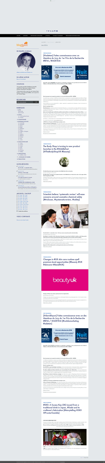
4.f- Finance (20, 130)
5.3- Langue (20, 146)
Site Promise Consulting (36, 35)
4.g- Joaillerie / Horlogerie (23, 131)
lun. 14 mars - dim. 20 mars (23, 204)
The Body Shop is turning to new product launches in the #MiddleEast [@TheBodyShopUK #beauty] (61, 149)
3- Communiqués (21, 119)
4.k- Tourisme (20, 137)
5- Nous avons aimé (22, 141)
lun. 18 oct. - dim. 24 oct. (23, 206)
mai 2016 (43, 42)
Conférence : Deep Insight (23, 172)
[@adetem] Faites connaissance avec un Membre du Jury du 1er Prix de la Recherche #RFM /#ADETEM (63, 58)
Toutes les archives (23, 211)
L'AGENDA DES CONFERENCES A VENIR (26, 182)
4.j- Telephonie (21, 135)
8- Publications (21, 159)
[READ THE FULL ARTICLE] (47, 181)
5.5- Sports (20, 148)
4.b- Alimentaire (21, 124)
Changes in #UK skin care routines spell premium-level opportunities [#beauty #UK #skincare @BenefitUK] (62, 262)
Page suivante (86, 457)
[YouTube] (52, 30)
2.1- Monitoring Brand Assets (23, 116)
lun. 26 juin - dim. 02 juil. (22, 198)
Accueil (18, 35)
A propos (47, 35)
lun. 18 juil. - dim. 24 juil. (22, 202)
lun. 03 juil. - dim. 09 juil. (22, 196)
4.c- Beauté (20, 125)
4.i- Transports (20, 134)
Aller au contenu (4, 2)
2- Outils (19, 114)
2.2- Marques (20, 117)
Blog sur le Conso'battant (21, 79)
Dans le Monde (21, 112)
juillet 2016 (58, 42)
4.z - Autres (20, 139)
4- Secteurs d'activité (22, 121)
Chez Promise (20, 111)
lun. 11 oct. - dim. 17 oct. (23, 207)
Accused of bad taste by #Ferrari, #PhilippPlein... (27, 187)
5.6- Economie (21, 150)
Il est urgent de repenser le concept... (25, 177)
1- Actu (19, 110)
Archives (25, 35)
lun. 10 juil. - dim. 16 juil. (22, 195)
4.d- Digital (20, 127)
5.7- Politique (20, 151)
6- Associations (21, 153)
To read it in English (58, 35)
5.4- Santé (20, 147)
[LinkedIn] (50, 30)
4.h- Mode (20, 132)
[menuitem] (20, 35)
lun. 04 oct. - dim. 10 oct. (23, 209)
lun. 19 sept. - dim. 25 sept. (23, 201)
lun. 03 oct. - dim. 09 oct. (23, 199)
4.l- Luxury (20, 138)
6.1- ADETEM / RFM (22, 155)
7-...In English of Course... (24, 157)
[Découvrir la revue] (46, 131)
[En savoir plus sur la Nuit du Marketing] (49, 133)
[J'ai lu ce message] (103, 461)
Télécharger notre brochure (73, 35)
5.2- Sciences (20, 144)
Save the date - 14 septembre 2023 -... (25, 167)
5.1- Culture (20, 143)
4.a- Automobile (21, 123)
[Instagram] (54, 30)
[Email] (57, 30)
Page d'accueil (50, 42)
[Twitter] (48, 30)
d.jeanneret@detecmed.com (58, 120)
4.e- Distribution (21, 128)
